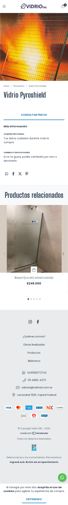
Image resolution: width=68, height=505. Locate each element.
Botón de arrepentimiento (42, 462)
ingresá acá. (17, 462)
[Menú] (6, 6)
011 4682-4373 (37, 380)
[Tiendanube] (34, 434)
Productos (18, 86)
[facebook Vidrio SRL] (37, 322)
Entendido (34, 499)
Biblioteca (34, 361)
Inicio (6, 86)
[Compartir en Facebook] (13, 174)
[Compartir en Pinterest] (27, 174)
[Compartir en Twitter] (20, 174)
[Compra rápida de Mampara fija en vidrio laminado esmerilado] (34, 270)
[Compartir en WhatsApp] (7, 174)
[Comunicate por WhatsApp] (62, 477)
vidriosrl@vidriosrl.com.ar (36, 387)
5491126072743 (36, 372)
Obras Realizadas (34, 344)
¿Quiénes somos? (34, 336)
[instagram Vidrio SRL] (30, 322)
